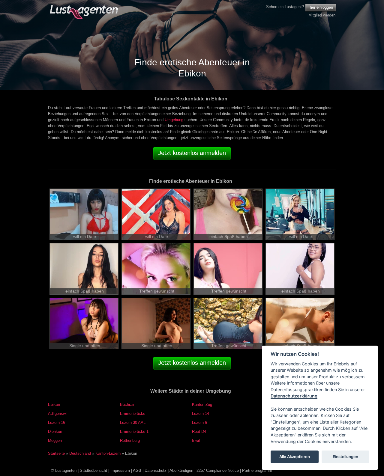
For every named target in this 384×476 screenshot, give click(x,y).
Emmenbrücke (132, 413)
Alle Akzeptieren (294, 456)
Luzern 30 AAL (133, 422)
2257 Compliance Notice (217, 470)
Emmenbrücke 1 (134, 431)
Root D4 (199, 431)
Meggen (55, 440)
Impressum (120, 470)
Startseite (56, 453)
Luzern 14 (200, 413)
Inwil (196, 440)
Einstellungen (345, 456)
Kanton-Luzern (108, 453)
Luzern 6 (199, 422)
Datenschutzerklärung (294, 396)
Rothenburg (130, 440)
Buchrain (127, 404)
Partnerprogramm (257, 470)
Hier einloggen (320, 7)
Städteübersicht (93, 470)
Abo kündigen (181, 470)
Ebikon (54, 404)
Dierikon (55, 431)
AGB (137, 470)
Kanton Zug (202, 404)
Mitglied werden (321, 15)
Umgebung (174, 120)
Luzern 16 (56, 422)
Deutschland (80, 453)
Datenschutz (155, 470)
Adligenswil (58, 413)
